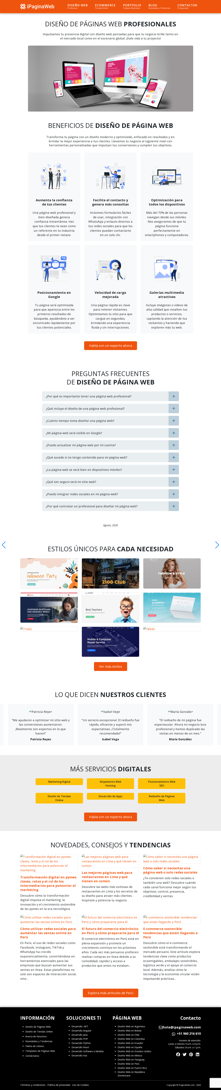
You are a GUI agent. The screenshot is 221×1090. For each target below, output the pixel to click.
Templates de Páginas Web (40, 1050)
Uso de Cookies (80, 1084)
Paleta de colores (34, 1046)
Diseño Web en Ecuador (130, 1043)
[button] (4, 545)
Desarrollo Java (80, 1034)
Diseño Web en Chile (128, 1034)
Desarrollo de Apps (110, 796)
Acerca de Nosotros (36, 1036)
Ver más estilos (110, 666)
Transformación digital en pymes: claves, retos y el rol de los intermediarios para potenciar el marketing (48, 883)
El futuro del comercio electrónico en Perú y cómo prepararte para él (110, 931)
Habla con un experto (110, 345)
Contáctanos (32, 1055)
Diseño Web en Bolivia (129, 1030)
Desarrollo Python (81, 1043)
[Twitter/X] (185, 1053)
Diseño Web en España (130, 1047)
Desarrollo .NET (80, 1026)
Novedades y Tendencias (38, 1041)
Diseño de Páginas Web (38, 1026)
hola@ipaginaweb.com (182, 1027)
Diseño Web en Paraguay (131, 1059)
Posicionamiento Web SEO (161, 783)
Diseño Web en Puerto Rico (132, 1067)
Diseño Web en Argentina (131, 1026)
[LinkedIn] (197, 1053)
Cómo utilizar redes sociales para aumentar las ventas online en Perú (48, 933)
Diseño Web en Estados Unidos (134, 1051)
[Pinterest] (191, 1053)
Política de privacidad (58, 1084)
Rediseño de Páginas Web (162, 798)
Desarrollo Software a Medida (88, 1051)
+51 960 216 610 (189, 1033)
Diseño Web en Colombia (131, 1038)
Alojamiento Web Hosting (110, 783)
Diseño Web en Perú (128, 1063)
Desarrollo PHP (80, 1038)
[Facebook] (178, 1053)
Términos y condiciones (32, 1084)
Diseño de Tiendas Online (59, 798)
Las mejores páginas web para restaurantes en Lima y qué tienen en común (107, 876)
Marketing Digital (59, 781)
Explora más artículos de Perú (110, 993)
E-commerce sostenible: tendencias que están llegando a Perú (170, 933)
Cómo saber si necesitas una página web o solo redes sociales (170, 870)
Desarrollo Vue (79, 1055)
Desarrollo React (80, 1047)
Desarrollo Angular (81, 1030)
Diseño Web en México (130, 1055)
